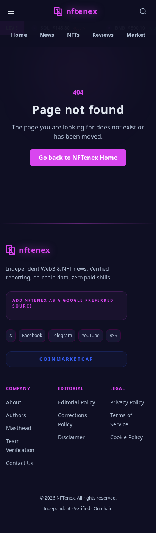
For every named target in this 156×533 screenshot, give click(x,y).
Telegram (62, 335)
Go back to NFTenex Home (78, 157)
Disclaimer (71, 437)
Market (135, 34)
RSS (113, 335)
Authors (16, 415)
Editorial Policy (76, 402)
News (47, 34)
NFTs (73, 34)
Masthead (18, 428)
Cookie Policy (126, 437)
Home (19, 34)
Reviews (103, 34)
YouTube (91, 335)
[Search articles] (143, 11)
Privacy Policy (127, 402)
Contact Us (19, 463)
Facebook (32, 335)
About (13, 402)
